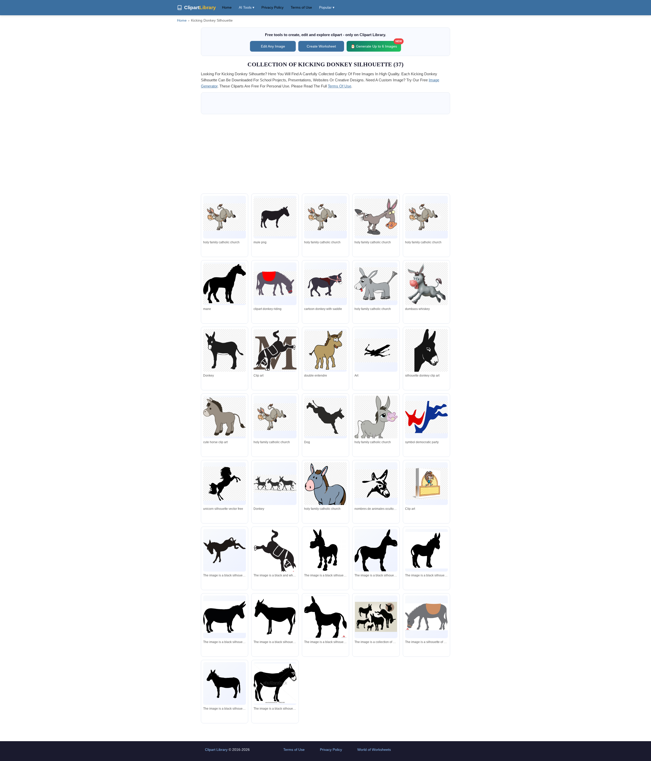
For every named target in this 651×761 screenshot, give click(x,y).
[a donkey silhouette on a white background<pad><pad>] (325, 617)
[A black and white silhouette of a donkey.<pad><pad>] (375, 550)
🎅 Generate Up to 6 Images (376, 44)
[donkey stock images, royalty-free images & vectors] (275, 684)
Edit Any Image (273, 46)
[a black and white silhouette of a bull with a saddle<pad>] (275, 551)
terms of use (339, 86)
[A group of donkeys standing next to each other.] (375, 617)
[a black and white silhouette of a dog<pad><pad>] (224, 550)
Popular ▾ (326, 7)
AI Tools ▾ (246, 7)
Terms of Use (301, 7)
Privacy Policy (272, 7)
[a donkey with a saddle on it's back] (426, 616)
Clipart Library (216, 750)
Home (227, 7)
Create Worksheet (321, 46)
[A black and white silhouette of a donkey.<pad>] (325, 550)
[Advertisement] (325, 153)
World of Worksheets (374, 750)
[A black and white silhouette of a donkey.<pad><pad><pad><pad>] (224, 617)
